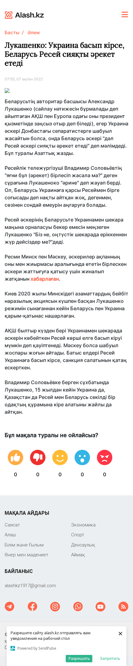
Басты (12, 32)
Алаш (10, 535)
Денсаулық (83, 545)
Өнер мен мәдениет (26, 555)
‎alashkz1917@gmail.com (30, 585)
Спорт (77, 535)
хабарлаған (45, 279)
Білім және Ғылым (24, 545)
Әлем (34, 32)
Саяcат (12, 525)
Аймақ (78, 555)
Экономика (83, 525)
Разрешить (79, 658)
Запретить (110, 658)
